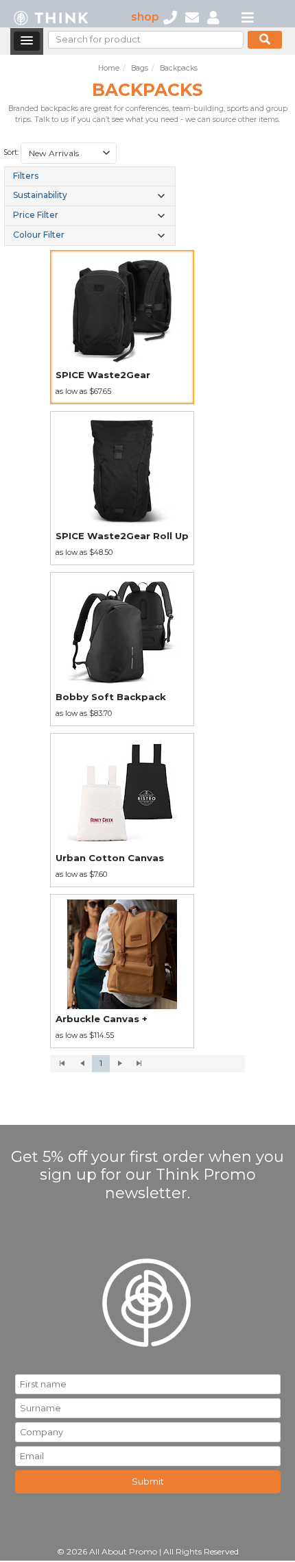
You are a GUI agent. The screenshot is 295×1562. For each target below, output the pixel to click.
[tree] (90, 205)
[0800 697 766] (170, 16)
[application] (147, 1064)
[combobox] (69, 153)
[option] (122, 327)
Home (108, 68)
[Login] (213, 16)
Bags (139, 68)
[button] (27, 41)
